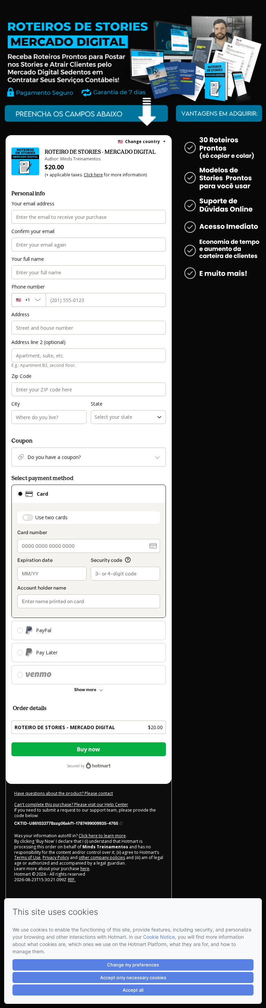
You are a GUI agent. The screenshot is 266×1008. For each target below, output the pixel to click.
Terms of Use (27, 857)
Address (20, 314)
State (97, 403)
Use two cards (51, 517)
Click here (93, 175)
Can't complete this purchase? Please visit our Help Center (71, 804)
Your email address (32, 203)
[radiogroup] (88, 584)
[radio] (20, 494)
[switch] (28, 517)
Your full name (27, 259)
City (15, 403)
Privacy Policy (56, 857)
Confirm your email (32, 231)
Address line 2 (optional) (38, 342)
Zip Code (21, 376)
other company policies (102, 857)
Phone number (28, 286)
